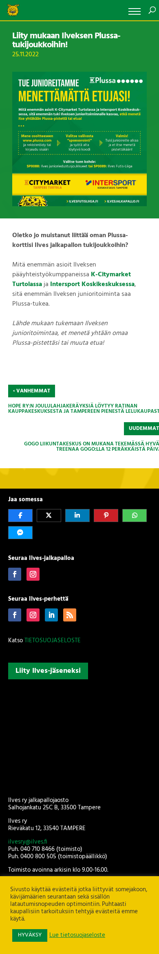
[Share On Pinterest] (106, 515)
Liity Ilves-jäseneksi (48, 671)
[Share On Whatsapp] (134, 515)
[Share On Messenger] (20, 533)
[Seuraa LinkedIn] (51, 614)
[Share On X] (49, 515)
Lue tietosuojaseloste (77, 935)
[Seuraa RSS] (69, 614)
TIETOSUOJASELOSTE (52, 641)
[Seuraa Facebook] (14, 574)
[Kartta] (79, 736)
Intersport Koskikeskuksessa (92, 284)
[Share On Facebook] (20, 515)
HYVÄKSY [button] (30, 935)
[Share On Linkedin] (77, 515)
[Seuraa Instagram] (33, 574)
